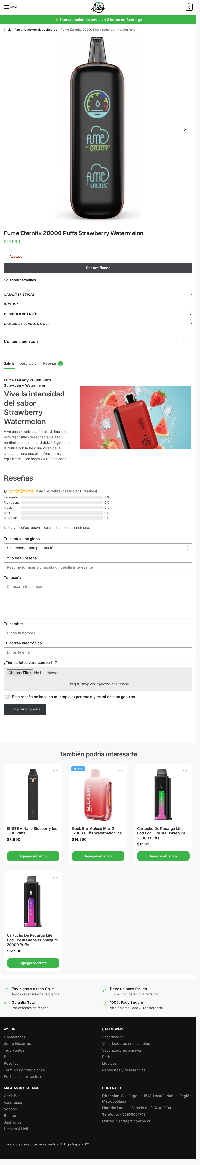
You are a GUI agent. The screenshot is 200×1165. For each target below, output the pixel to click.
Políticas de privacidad (23, 1076)
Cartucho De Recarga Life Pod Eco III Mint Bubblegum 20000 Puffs (161, 833)
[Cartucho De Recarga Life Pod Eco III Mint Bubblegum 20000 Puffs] (163, 794)
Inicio (8, 29)
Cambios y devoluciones (27, 324)
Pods (106, 1057)
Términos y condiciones (24, 1070)
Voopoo (10, 1109)
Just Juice (12, 1122)
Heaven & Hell (16, 1129)
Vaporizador (112, 1037)
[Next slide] (185, 129)
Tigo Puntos (14, 1050)
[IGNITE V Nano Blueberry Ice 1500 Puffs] (33, 794)
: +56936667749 (124, 1114)
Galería (9, 363)
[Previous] (184, 341)
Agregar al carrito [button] (33, 856)
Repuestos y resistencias (123, 1070)
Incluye (11, 304)
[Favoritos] (55, 771)
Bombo (10, 1116)
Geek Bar (12, 1096)
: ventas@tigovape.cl (126, 1121)
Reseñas (52, 363)
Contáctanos (15, 1037)
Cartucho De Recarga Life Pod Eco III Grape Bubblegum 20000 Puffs (32, 940)
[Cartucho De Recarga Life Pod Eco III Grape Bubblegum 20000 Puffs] (33, 901)
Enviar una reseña (24, 709)
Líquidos (109, 1063)
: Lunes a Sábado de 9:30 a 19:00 (136, 1108)
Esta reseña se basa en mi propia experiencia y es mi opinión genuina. (74, 696)
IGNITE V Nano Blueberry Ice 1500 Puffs (32, 831)
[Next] (190, 341)
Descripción (29, 363)
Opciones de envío (20, 314)
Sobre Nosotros (17, 1044)
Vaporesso (13, 1102)
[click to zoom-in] (98, 129)
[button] (189, 7)
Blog (8, 1057)
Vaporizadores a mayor (122, 1050)
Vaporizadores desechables (36, 29)
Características (19, 294)
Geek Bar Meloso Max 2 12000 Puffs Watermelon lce (97, 831)
